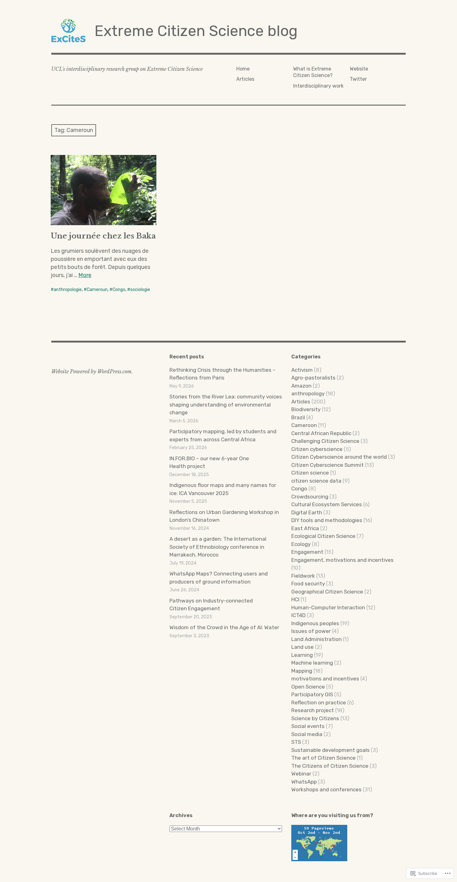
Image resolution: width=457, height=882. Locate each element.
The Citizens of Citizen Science (329, 766)
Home (243, 69)
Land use (302, 647)
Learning (302, 655)
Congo (119, 289)
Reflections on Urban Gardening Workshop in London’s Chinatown (224, 516)
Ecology (301, 544)
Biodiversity (306, 409)
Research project (312, 710)
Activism (302, 370)
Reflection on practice (318, 702)
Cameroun (97, 289)
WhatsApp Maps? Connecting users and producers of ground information (218, 578)
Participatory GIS (312, 694)
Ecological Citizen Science (323, 536)
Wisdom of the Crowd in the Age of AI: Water (224, 627)
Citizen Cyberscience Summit (327, 465)
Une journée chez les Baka (103, 235)
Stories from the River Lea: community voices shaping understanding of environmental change (225, 404)
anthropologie (68, 289)
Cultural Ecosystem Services (326, 504)
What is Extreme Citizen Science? (313, 72)
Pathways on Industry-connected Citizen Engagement (211, 605)
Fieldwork (303, 576)
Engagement (307, 552)
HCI (295, 599)
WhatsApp (304, 782)
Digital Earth (306, 512)
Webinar (301, 774)
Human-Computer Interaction (328, 607)
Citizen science (310, 473)
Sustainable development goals (330, 750)
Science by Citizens (315, 718)
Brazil (298, 417)
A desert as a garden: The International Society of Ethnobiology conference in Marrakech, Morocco (217, 547)
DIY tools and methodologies (326, 520)
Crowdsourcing (309, 496)
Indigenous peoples (315, 623)
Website (359, 69)
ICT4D (298, 615)
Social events (308, 726)
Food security (308, 583)
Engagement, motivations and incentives (342, 560)
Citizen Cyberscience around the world (339, 457)
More (84, 275)
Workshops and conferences (326, 789)
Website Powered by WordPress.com (91, 371)
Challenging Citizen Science (325, 441)
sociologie (140, 289)
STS (296, 742)
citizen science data (316, 481)
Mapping (301, 671)
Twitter (358, 79)
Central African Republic (321, 433)
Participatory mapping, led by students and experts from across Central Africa (222, 435)
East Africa (305, 528)
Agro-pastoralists (313, 378)
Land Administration (316, 639)
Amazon (301, 386)
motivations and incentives (325, 678)
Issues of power (311, 631)
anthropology (308, 393)
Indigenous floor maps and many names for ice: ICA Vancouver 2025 (222, 489)
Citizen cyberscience (317, 449)
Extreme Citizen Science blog (196, 31)
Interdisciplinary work (318, 86)
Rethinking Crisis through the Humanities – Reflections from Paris (222, 374)
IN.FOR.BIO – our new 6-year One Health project (209, 462)
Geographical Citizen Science (327, 592)
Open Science (308, 687)
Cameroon (304, 425)
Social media (306, 734)
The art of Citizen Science (323, 758)
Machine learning (312, 663)
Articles (245, 79)
